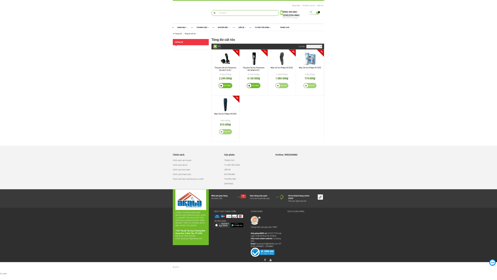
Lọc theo (302, 46)
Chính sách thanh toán (182, 174)
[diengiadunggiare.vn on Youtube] (270, 260)
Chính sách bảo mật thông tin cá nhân (188, 179)
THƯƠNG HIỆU (230, 179)
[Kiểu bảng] (215, 46)
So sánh (3, 274)
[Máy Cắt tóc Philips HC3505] (225, 104)
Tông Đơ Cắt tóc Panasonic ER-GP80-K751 (254, 69)
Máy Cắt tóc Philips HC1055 (310, 68)
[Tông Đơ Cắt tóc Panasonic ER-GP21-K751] (225, 58)
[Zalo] (492, 262)
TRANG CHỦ (229, 160)
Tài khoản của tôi (308, 5)
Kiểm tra (320, 5)
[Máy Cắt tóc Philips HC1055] (309, 58)
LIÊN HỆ (227, 170)
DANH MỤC (228, 184)
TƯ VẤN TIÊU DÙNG (232, 165)
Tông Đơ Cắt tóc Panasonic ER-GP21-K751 (225, 69)
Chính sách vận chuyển (182, 160)
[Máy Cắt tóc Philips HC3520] (281, 58)
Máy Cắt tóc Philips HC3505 (225, 114)
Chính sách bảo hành (181, 170)
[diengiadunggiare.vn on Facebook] (265, 260)
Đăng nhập (296, 5)
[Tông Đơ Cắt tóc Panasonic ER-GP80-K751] (253, 58)
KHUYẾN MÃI (229, 174)
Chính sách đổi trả (180, 165)
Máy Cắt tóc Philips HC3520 (282, 68)
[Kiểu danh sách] (219, 46)
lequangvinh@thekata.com (191, 238)
